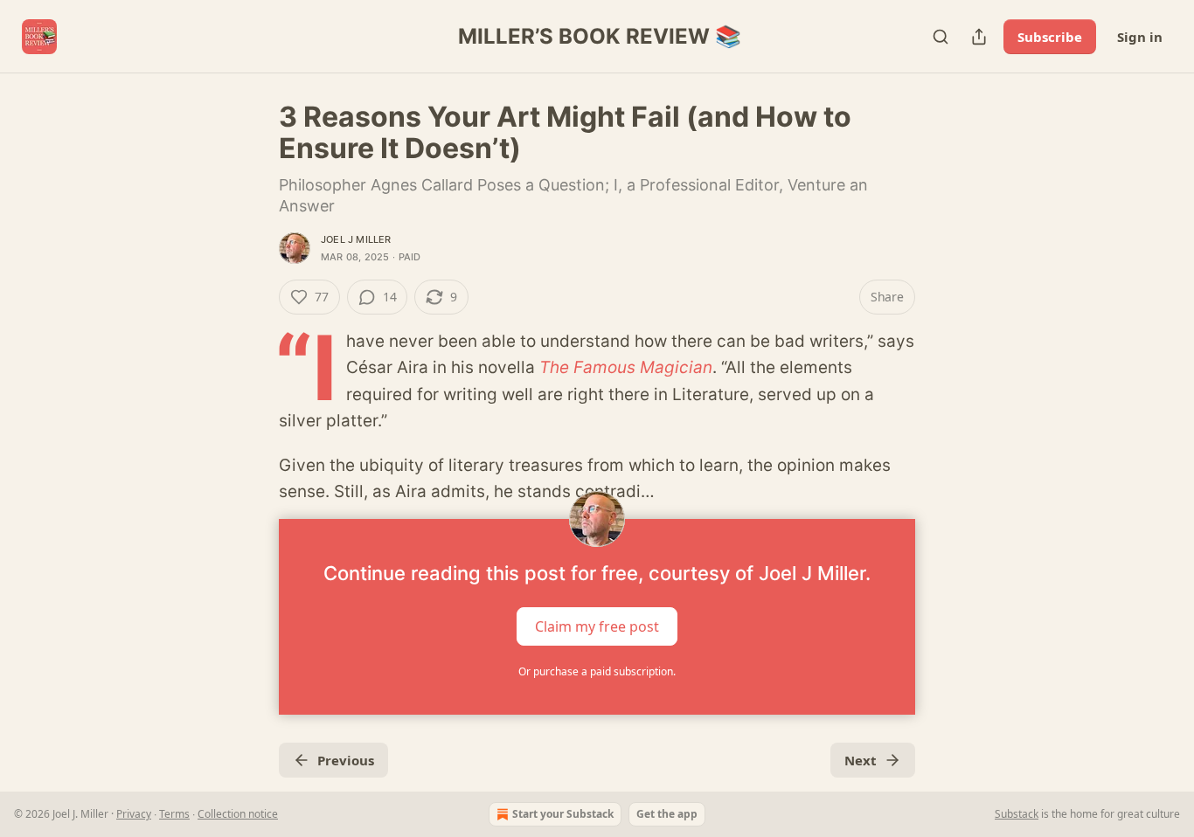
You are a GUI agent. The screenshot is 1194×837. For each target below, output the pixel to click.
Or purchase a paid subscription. (597, 671)
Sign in (1140, 36)
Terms (174, 813)
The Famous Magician (625, 367)
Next (860, 760)
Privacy (133, 813)
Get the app (667, 813)
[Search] (940, 36)
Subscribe (1049, 36)
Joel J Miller (356, 239)
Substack (1016, 813)
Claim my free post (597, 626)
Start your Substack (563, 813)
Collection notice (238, 813)
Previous (345, 760)
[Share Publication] (978, 36)
